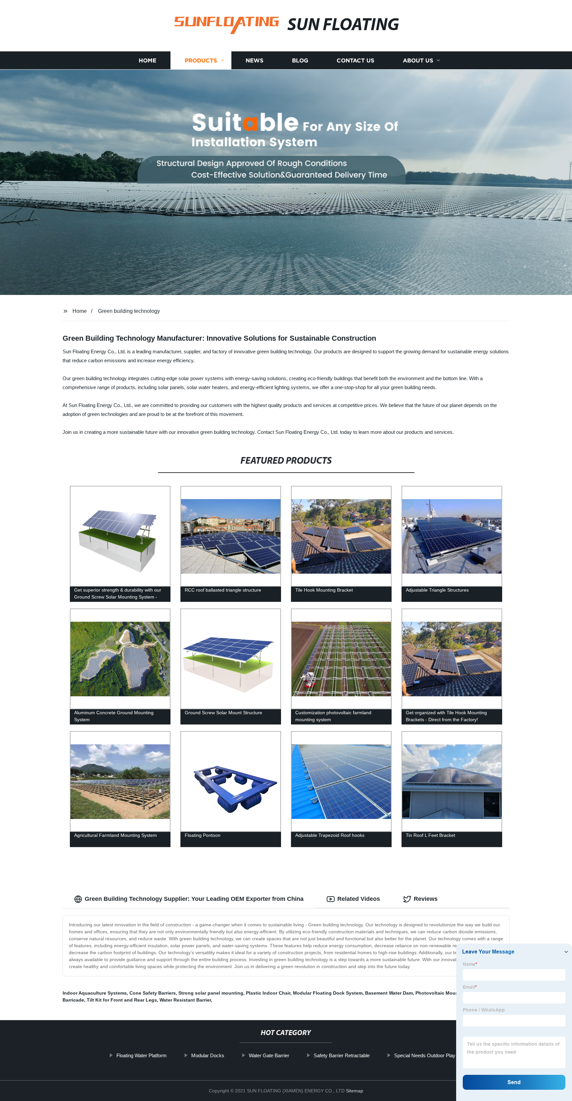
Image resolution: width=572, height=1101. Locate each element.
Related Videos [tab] (358, 899)
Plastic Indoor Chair (268, 993)
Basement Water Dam (389, 993)
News (254, 60)
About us (418, 60)
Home (147, 60)
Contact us (355, 60)
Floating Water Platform (142, 1055)
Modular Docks (207, 1055)
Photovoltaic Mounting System (450, 993)
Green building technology (129, 311)
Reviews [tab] (426, 899)
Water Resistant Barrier (185, 1000)
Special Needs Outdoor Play (424, 1055)
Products (201, 60)
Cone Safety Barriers (152, 993)
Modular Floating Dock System (327, 993)
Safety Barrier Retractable (342, 1055)
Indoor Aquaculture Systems (95, 993)
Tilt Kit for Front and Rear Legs (122, 1000)
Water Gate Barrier (269, 1055)
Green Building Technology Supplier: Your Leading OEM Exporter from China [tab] (194, 899)
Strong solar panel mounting (210, 993)
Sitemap (354, 1090)
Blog (300, 60)
